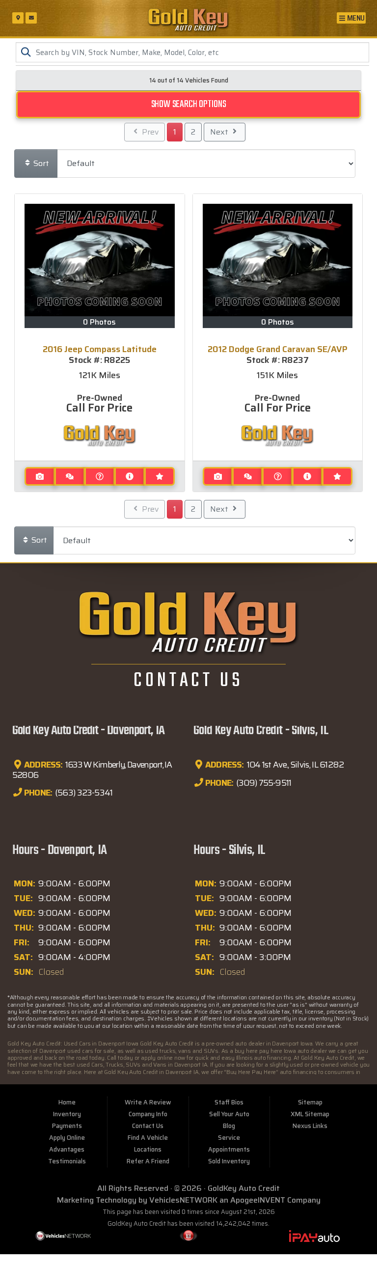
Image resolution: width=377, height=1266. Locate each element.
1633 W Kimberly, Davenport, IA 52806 (92, 770)
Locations (148, 1149)
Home (67, 1102)
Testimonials (67, 1161)
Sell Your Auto (229, 1114)
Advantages (66, 1149)
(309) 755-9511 (263, 783)
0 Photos (99, 322)
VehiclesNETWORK (183, 1200)
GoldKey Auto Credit (244, 1188)
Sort (40, 163)
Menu (355, 18)
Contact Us (147, 1126)
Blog (229, 1126)
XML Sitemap (310, 1114)
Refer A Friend (148, 1161)
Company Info (148, 1114)
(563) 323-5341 (83, 792)
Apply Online (67, 1137)
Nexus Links (310, 1126)
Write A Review (148, 1102)
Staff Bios (229, 1102)
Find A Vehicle (148, 1137)
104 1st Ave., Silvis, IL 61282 (294, 765)
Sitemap (310, 1102)
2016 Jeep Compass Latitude (100, 349)
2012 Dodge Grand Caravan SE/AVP (278, 349)
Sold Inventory (229, 1161)
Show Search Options (188, 104)
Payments (67, 1126)
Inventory (67, 1114)
